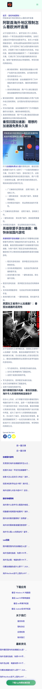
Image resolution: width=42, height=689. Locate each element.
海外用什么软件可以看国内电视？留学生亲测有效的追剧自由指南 (16, 505)
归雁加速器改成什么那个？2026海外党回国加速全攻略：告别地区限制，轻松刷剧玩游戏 (16, 567)
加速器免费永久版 (13, 166)
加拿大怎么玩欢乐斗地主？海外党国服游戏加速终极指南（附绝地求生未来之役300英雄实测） (16, 477)
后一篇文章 (21, 451)
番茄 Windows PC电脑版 (21, 593)
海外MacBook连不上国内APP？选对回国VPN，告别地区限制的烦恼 (16, 573)
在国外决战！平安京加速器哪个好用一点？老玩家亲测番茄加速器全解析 (16, 470)
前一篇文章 (21, 446)
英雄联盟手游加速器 (11, 238)
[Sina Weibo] (14, 436)
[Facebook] (5, 436)
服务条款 (21, 621)
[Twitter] (9, 436)
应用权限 (21, 632)
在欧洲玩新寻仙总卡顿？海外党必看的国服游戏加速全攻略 (16, 484)
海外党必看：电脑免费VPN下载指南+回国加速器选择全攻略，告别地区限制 (16, 560)
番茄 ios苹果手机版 (21, 603)
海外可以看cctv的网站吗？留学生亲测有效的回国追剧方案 (16, 532)
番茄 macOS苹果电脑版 (21, 598)
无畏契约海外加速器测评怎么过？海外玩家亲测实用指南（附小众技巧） (16, 463)
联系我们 (21, 637)
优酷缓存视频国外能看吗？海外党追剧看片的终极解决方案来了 (16, 512)
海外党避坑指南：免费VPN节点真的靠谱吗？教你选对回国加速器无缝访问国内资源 (16, 553)
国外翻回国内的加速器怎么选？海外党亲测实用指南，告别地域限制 (16, 546)
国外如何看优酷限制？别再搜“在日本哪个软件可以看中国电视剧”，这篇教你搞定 (16, 518)
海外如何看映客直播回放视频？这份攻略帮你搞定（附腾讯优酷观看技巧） (16, 525)
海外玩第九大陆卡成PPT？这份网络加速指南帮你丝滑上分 (16, 490)
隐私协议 (21, 627)
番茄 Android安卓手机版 (21, 609)
